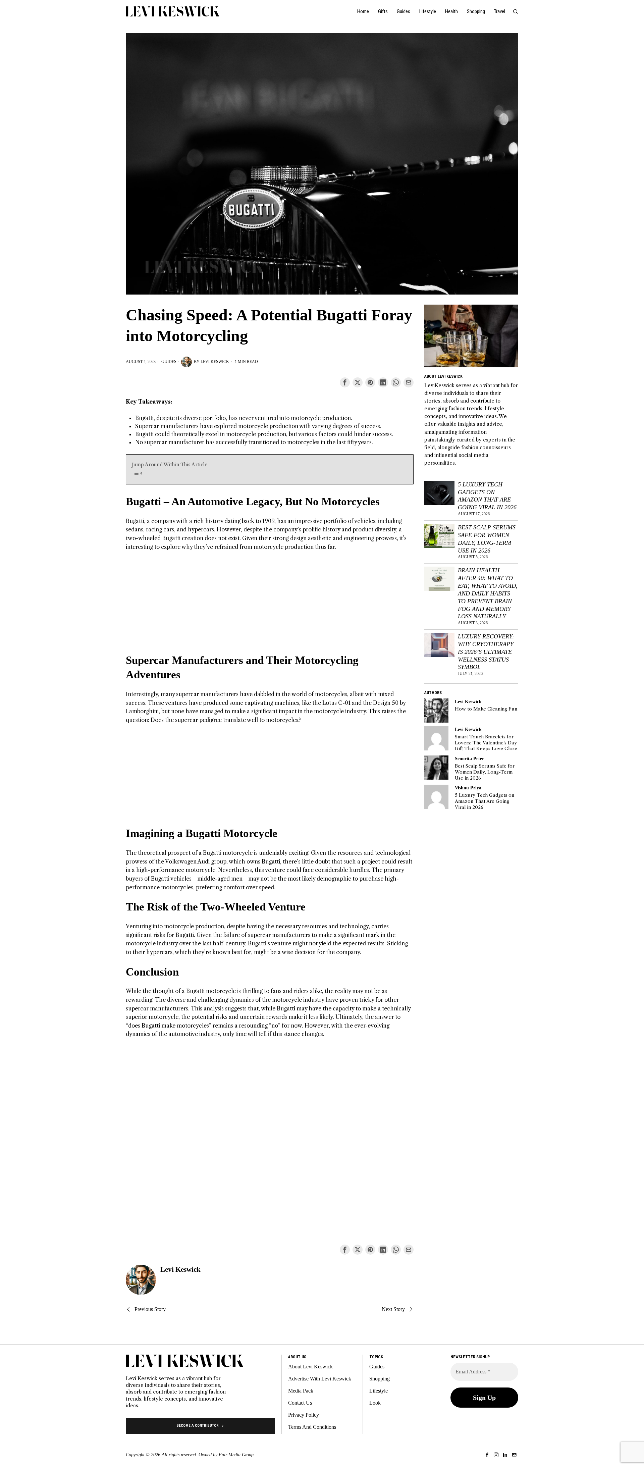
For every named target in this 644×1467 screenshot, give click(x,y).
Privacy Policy (303, 1415)
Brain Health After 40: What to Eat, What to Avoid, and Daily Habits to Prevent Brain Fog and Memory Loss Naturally (488, 593)
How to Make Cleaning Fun (486, 709)
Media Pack (300, 1391)
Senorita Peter (469, 758)
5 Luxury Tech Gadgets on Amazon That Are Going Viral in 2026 (487, 496)
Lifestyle (378, 1391)
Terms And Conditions (312, 1427)
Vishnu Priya (468, 787)
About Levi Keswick (310, 1366)
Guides (168, 361)
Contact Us (300, 1403)
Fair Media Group (236, 1454)
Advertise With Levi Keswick (319, 1378)
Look (375, 1403)
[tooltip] (345, 382)
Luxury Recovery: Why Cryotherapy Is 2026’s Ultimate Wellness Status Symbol (486, 651)
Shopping (379, 1378)
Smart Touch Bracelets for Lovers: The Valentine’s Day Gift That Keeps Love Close (486, 742)
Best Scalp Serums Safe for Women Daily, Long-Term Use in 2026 (487, 539)
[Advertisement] (270, 606)
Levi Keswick (215, 361)
